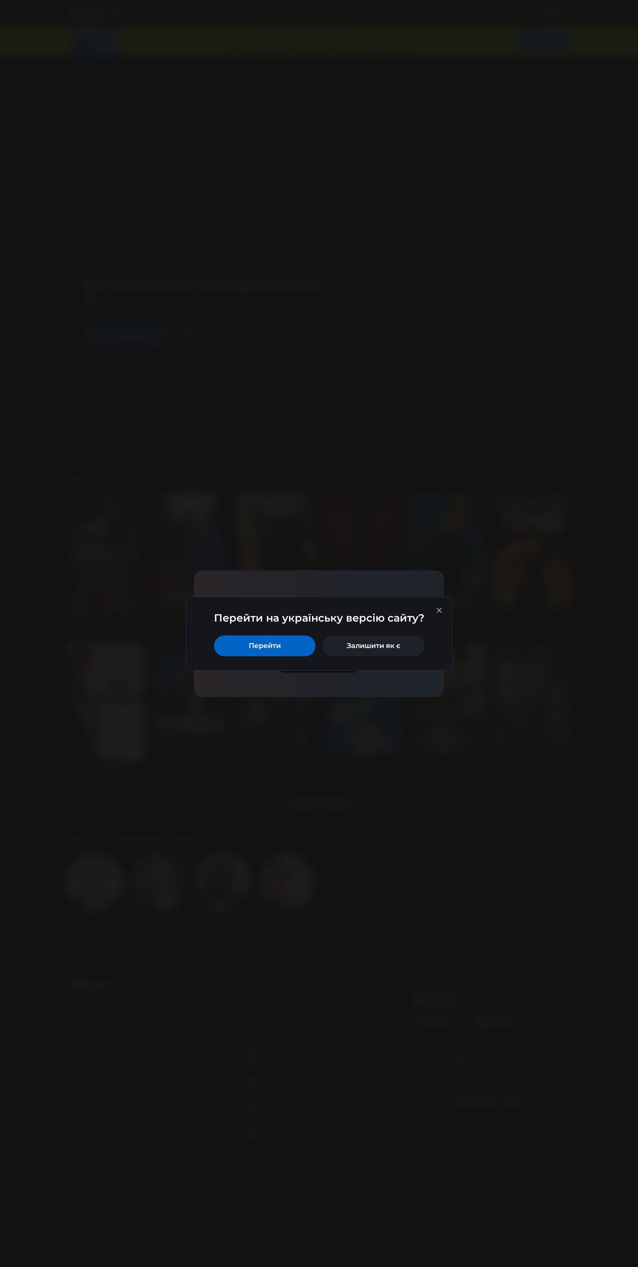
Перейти (265, 646)
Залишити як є (373, 646)
